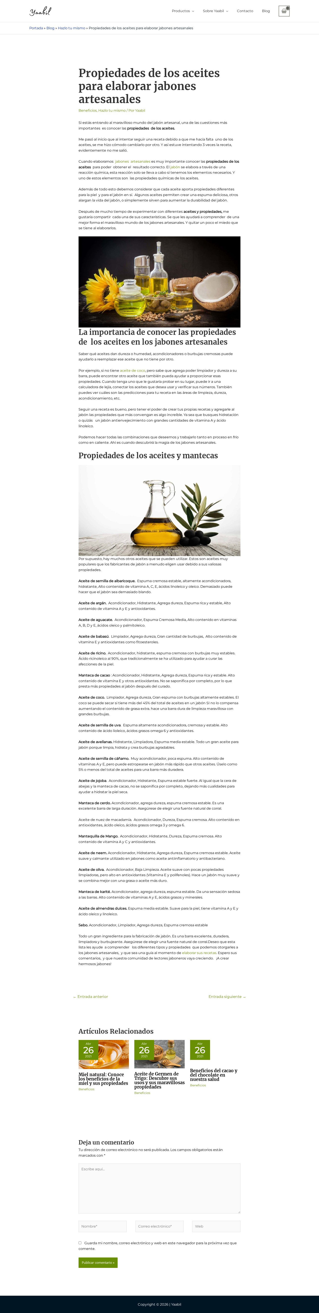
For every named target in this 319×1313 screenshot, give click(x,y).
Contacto (245, 11)
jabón (175, 167)
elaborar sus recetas (199, 953)
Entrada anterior (90, 996)
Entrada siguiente (227, 996)
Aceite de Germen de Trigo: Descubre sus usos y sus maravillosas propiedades (159, 1080)
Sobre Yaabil (213, 11)
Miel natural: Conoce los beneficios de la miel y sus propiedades (103, 1079)
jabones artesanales (132, 161)
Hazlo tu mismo (71, 28)
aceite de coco (132, 370)
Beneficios (88, 110)
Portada (36, 28)
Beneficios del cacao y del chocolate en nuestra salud (213, 1075)
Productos (181, 11)
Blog (266, 11)
